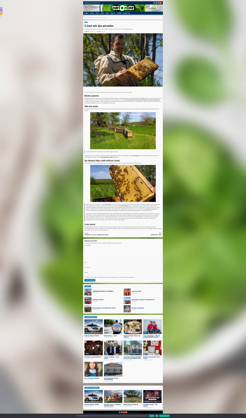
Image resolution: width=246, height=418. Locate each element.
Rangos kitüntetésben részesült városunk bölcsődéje (113, 369)
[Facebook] (1, 8)
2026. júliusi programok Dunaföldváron (93, 348)
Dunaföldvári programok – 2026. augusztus (152, 396)
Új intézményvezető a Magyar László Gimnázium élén (127, 300)
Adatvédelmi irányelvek (164, 415)
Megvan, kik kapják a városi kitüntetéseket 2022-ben (87, 308)
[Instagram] (1, 11)
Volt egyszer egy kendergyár (127, 308)
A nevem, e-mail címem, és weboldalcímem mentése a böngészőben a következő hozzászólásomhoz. (110, 277)
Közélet (97, 13)
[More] (1, 13)
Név (85, 262)
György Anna (87, 31)
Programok (127, 401)
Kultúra (92, 13)
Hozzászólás (87, 245)
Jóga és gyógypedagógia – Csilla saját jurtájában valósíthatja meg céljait (152, 326)
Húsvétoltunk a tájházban (87, 300)
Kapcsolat (113, 13)
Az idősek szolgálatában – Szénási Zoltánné (113, 348)
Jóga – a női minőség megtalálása (93, 369)
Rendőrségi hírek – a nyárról (113, 326)
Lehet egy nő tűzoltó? (127, 292)
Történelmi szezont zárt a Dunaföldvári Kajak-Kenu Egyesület (113, 396)
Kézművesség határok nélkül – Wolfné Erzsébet (152, 348)
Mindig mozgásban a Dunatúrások (133, 396)
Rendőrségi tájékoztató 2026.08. (93, 326)
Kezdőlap (86, 13)
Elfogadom (152, 415)
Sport (102, 13)
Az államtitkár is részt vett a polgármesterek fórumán (96, 233)
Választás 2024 (126, 13)
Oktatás (133, 353)
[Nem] (244, 415)
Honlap (86, 272)
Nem (157, 415)
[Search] (161, 13)
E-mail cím (87, 267)
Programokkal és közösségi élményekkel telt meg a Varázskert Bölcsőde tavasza (133, 348)
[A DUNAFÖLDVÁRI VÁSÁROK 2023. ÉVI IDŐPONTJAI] (87, 292)
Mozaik (107, 13)
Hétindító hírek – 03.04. (156, 233)
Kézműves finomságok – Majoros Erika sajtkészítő (133, 326)
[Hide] (0, 16)
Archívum (119, 13)
